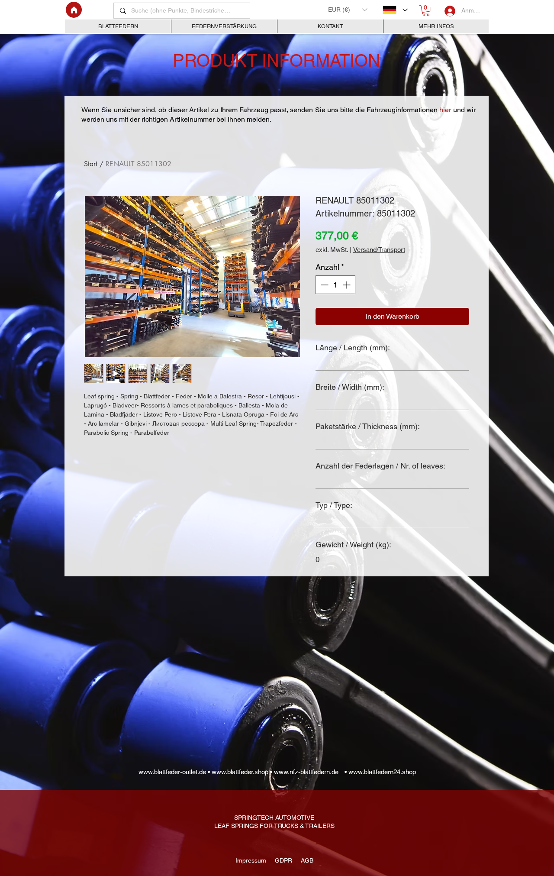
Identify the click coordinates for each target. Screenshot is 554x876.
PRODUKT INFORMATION (276, 61)
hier (446, 110)
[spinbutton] (335, 285)
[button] (347, 9)
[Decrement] (323, 285)
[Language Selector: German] (395, 10)
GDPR (282, 860)
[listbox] (347, 9)
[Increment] (347, 285)
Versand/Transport (379, 249)
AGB (305, 860)
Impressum (251, 860)
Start (90, 163)
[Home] (74, 10)
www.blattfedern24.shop (382, 772)
